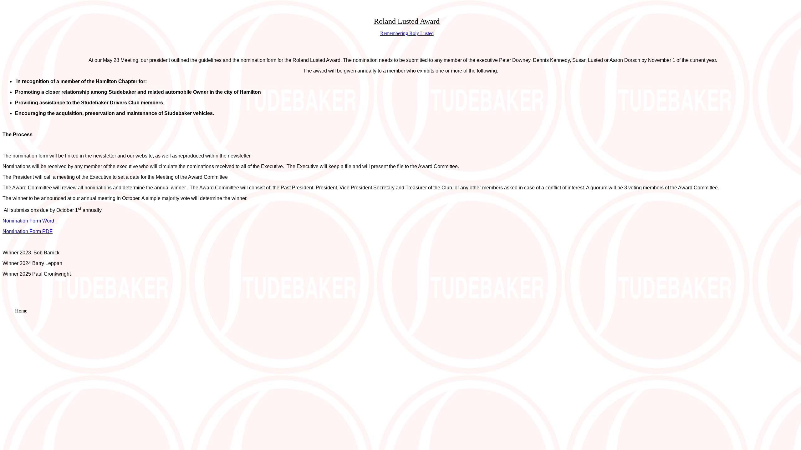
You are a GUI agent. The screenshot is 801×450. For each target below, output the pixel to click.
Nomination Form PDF (28, 231)
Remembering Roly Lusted (407, 33)
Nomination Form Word (29, 220)
